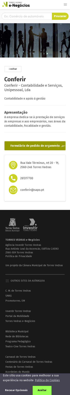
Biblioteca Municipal (17, 331)
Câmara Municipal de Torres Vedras (42, 265)
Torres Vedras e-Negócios (20, 321)
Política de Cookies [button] (47, 380)
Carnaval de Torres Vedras (20, 356)
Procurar (60, 16)
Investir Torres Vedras (18, 311)
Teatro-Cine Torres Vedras (20, 346)
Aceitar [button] (42, 390)
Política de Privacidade (18, 256)
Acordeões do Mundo (17, 371)
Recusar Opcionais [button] (16, 390)
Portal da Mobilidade (17, 316)
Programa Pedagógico (18, 341)
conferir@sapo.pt (32, 190)
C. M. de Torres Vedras (18, 290)
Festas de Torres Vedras (19, 366)
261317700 (26, 178)
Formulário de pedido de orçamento (35, 145)
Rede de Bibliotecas (16, 336)
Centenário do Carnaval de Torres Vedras (28, 361)
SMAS (8, 295)
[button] (65, 4)
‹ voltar (13, 69)
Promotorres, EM (15, 300)
